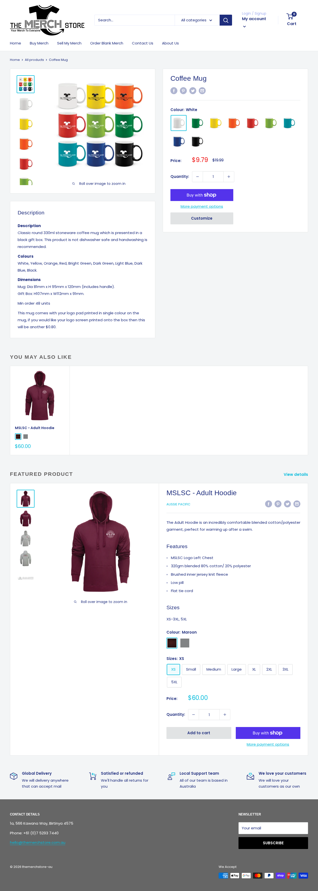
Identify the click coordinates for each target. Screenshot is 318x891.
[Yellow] (215, 123)
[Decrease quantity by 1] (197, 176)
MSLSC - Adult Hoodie (34, 427)
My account (254, 19)
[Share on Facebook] (173, 90)
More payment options (202, 206)
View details (296, 474)
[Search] (226, 20)
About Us (170, 43)
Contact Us (142, 43)
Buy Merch (39, 43)
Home (15, 43)
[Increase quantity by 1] (229, 176)
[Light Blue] (289, 123)
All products (34, 59)
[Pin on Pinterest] (183, 90)
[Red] (252, 123)
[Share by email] (202, 90)
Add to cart (198, 732)
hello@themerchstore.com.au (37, 842)
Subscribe (273, 843)
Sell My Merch (69, 43)
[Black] (197, 141)
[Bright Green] (270, 123)
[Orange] (234, 123)
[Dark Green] (197, 123)
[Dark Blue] (179, 141)
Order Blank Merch (106, 43)
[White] (179, 123)
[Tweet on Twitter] (192, 90)
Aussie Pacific (178, 504)
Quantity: (179, 176)
